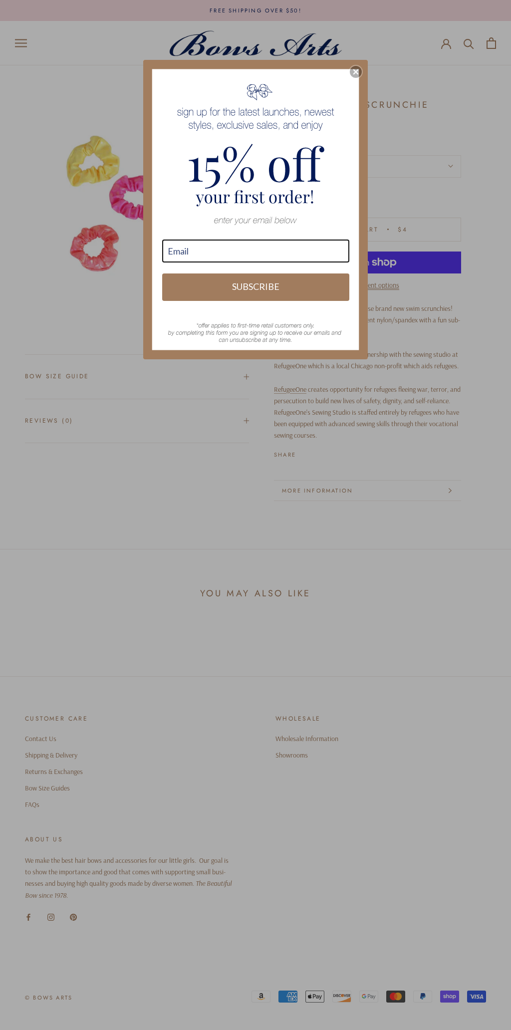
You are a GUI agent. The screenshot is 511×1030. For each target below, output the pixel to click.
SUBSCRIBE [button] (255, 286)
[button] (356, 72)
